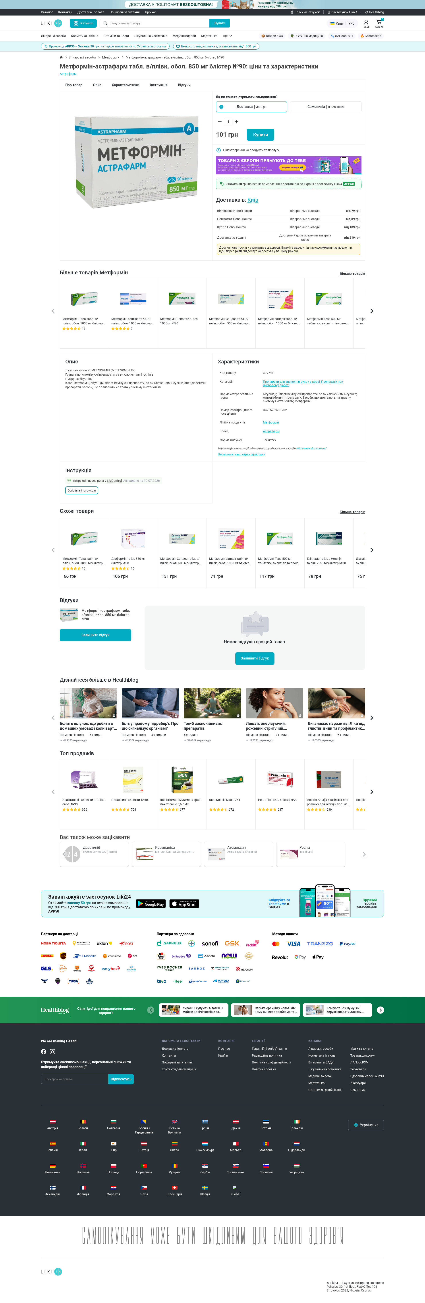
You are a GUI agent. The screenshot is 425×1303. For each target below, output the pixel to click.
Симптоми (357, 1090)
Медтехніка (209, 36)
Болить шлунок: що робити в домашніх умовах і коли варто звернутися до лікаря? (88, 726)
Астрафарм (68, 74)
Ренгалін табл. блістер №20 (278, 800)
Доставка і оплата (90, 12)
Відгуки (184, 85)
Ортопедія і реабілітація (325, 1090)
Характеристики (125, 85)
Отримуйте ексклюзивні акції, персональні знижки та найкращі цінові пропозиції (86, 1064)
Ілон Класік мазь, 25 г (224, 800)
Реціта (304, 847)
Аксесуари (358, 1083)
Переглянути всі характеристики (241, 454)
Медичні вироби (184, 36)
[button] (251, 106)
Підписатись (121, 1079)
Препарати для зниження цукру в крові (291, 381)
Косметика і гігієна (84, 36)
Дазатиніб (91, 847)
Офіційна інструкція (82, 490)
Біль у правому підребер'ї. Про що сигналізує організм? (150, 726)
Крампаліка (165, 847)
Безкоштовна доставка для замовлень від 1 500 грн (219, 46)
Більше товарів (352, 273)
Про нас (150, 12)
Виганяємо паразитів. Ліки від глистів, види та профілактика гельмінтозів (336, 726)
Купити (260, 134)
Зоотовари (358, 1069)
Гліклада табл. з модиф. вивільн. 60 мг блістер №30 (326, 561)
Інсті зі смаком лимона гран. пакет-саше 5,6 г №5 (180, 802)
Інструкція (158, 85)
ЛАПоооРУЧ (359, 1062)
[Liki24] (51, 1272)
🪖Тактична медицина (306, 36)
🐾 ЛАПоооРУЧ (341, 36)
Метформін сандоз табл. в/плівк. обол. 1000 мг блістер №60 (278, 321)
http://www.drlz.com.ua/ (311, 448)
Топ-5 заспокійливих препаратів (203, 726)
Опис (97, 85)
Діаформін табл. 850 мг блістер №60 (128, 561)
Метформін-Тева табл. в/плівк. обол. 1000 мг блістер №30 (82, 321)
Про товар (73, 85)
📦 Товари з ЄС (272, 36)
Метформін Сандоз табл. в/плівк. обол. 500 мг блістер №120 (229, 321)
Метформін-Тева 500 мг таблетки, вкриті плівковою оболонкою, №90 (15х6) (327, 321)
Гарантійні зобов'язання (269, 1048)
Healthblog (376, 12)
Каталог (47, 12)
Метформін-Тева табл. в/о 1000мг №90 (179, 321)
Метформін (111, 57)
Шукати (219, 23)
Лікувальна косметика (150, 36)
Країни (223, 1055)
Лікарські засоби (53, 36)
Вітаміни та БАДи (116, 36)
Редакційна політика (267, 1055)
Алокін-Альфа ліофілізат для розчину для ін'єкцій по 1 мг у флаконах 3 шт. (328, 802)
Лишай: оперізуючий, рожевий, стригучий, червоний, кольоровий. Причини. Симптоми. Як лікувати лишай (268, 726)
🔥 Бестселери (370, 36)
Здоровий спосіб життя (367, 1076)
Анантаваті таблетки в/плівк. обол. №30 (83, 802)
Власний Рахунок (307, 12)
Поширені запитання (125, 12)
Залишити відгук (95, 635)
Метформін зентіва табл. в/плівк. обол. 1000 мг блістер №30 (131, 321)
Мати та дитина (361, 1048)
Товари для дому (362, 1055)
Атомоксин (236, 847)
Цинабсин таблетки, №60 (129, 800)
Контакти (65, 12)
